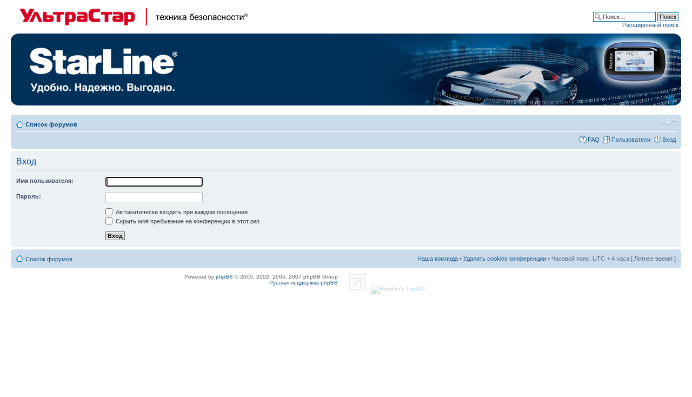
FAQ (594, 139)
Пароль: (28, 196)
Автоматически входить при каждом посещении (181, 212)
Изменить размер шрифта (668, 122)
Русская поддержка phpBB (303, 283)
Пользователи (630, 139)
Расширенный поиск (650, 25)
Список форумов (51, 124)
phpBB (224, 277)
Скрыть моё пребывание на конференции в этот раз (187, 221)
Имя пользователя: (45, 180)
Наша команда (437, 258)
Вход (669, 139)
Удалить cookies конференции (504, 258)
